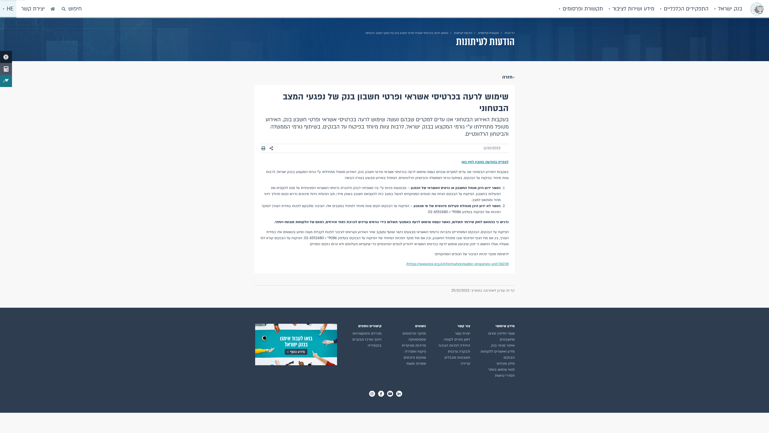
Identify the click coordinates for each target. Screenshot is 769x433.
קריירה (465, 363)
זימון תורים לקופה (457, 339)
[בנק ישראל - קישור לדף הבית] (757, 9)
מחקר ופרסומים (414, 333)
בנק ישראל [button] (729, 8)
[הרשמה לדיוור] (6, 81)
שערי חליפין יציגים (501, 333)
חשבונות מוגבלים (457, 357)
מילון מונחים (506, 363)
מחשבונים (507, 339)
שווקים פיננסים (415, 357)
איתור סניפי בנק (503, 345)
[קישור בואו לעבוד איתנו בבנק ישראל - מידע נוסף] (295, 344)
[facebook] (381, 394)
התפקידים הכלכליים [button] (685, 8)
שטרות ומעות (416, 363)
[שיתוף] (271, 148)
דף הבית (510, 33)
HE (9, 8)
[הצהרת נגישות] (6, 57)
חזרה (507, 77)
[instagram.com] (372, 394)
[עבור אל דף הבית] (53, 9)
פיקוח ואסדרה (415, 351)
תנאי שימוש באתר (501, 369)
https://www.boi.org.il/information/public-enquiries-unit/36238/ (457, 264)
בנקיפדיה (374, 345)
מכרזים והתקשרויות (366, 333)
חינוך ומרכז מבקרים (366, 339)
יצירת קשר (462, 333)
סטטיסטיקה (417, 339)
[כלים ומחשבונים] (6, 69)
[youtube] (390, 394)
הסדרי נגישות (505, 375)
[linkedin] (399, 394)
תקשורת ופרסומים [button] (582, 8)
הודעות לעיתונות (463, 33)
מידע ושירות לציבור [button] (632, 8)
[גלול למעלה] (758, 422)
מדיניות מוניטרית (414, 345)
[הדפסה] (263, 148)
